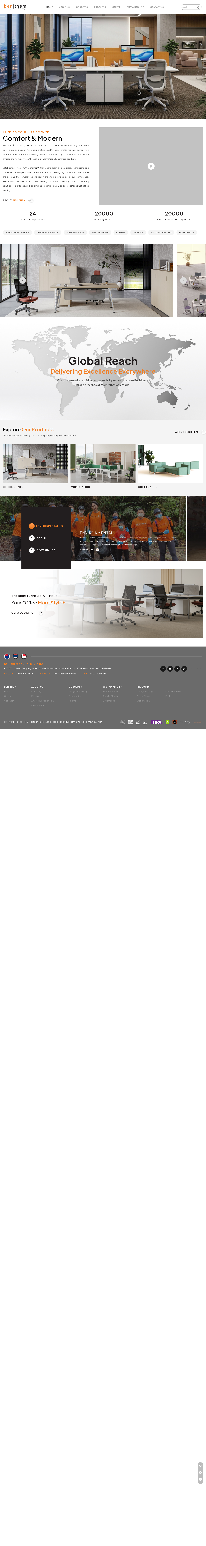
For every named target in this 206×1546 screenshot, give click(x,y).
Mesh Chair (19, 458)
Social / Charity (110, 696)
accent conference (122, 73)
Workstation (143, 700)
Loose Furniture (173, 691)
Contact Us (157, 7)
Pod (150, 465)
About (18, 200)
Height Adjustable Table (94, 469)
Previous (22, 280)
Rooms (72, 700)
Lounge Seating (157, 460)
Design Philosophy (78, 691)
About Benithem (190, 431)
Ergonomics (75, 696)
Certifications (38, 705)
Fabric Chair (20, 463)
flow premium (47, 298)
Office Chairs (143, 696)
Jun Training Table (90, 465)
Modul (84, 460)
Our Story (36, 691)
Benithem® (8, 145)
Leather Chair (20, 467)
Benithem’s (141, 380)
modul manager (82, 285)
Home (49, 7)
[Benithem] (15, 7)
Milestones (36, 696)
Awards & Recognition (42, 700)
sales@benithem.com (65, 673)
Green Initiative (110, 691)
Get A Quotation (27, 612)
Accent (85, 456)
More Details (89, 549)
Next (183, 280)
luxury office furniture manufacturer (38, 145)
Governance (109, 700)
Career (116, 7)
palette (79, 86)
